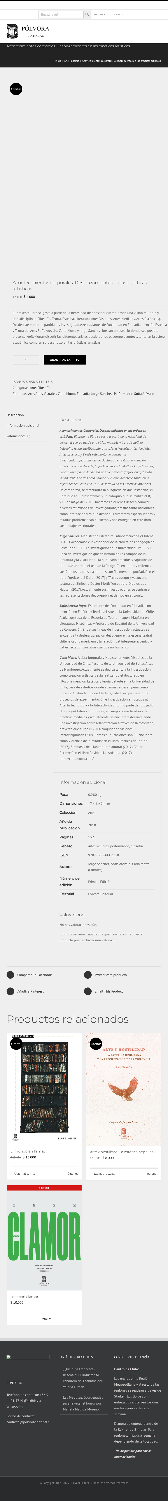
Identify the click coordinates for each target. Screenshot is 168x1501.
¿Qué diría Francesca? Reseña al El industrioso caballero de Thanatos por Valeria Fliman (82, 1378)
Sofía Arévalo (144, 393)
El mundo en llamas (27, 1151)
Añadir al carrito (65, 360)
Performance (123, 393)
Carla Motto (66, 393)
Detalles (72, 1174)
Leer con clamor (24, 1297)
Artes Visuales (45, 393)
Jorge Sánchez (101, 393)
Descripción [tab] (15, 415)
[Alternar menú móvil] (159, 28)
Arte (33, 387)
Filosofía (43, 387)
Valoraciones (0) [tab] (18, 436)
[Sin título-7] (84, 173)
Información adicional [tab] (23, 425)
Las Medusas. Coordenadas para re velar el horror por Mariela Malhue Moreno (83, 1403)
